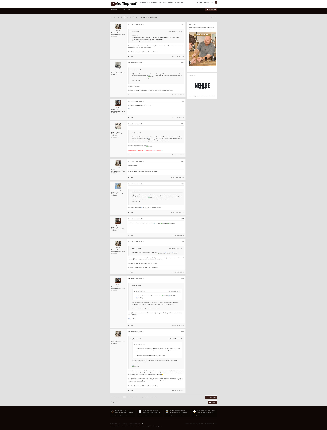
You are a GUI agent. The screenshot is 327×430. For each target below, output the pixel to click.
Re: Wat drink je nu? (120, 410)
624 (117, 192)
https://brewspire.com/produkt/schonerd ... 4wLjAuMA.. (147, 41)
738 (117, 33)
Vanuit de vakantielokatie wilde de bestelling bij (152, 412)
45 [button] (118, 17)
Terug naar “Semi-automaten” (118, 402)
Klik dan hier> (200, 69)
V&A (120, 423)
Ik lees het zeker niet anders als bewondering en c (206, 412)
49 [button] (130, 17)
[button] (111, 17)
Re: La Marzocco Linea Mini (136, 24)
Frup (133, 31)
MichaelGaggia (118, 190)
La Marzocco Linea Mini (120, 9)
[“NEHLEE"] (202, 94)
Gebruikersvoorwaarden (134, 423)
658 (117, 71)
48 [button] (127, 17)
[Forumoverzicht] (124, 4)
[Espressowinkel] (202, 65)
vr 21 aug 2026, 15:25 (147, 415)
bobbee (118, 130)
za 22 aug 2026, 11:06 (121, 415)
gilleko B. (118, 107)
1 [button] (114, 17)
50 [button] (133, 17)
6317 (118, 109)
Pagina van (145, 17)
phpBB (117, 426)
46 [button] (121, 17)
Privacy (125, 423)
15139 (118, 132)
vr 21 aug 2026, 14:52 (178, 415)
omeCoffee (118, 68)
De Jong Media (158, 426)
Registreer (206, 2)
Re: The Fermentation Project (150, 410)
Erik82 (140, 415)
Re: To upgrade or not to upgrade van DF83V (206, 410)
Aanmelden (199, 2)
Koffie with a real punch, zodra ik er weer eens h (124, 412)
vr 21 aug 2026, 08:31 (202, 415)
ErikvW (194, 415)
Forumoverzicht (113, 423)
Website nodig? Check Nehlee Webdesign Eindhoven (202, 96)
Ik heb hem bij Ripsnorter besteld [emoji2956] (179, 412)
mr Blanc (118, 30)
